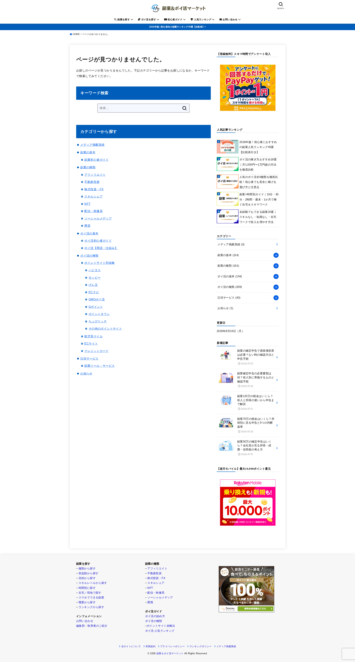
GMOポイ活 (97, 299)
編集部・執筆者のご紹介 (91, 625)
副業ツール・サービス (99, 365)
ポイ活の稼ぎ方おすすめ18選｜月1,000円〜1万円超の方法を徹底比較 (258, 164)
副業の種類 (87, 167)
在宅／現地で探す (90, 592)
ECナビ (94, 292)
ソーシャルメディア (98, 218)
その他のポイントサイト (105, 328)
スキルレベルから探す (93, 582)
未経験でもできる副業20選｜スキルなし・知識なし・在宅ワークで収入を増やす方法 (258, 217)
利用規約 (150, 646)
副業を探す (124, 19)
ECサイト (91, 343)
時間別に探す (87, 587)
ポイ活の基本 (89, 233)
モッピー (95, 277)
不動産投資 (91, 181)
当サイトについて (131, 646)
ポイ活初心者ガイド (98, 240)
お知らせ (86, 373)
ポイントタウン (99, 314)
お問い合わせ (230, 19)
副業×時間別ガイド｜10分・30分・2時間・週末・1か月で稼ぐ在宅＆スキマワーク (259, 199)
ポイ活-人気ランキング (160, 630)
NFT (87, 203)
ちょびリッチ (98, 321)
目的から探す (87, 578)
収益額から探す (89, 573)
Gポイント (96, 306)
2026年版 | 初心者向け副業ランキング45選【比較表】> (177, 26)
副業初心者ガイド (96, 159)
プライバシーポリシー (172, 646)
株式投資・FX (94, 189)
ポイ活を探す (148, 19)
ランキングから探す (91, 607)
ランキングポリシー (201, 646)
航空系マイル (93, 336)
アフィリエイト (95, 174)
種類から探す (87, 568)
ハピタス (95, 270)
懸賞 (87, 225)
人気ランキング (202, 19)
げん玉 (93, 284)
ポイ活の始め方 (155, 616)
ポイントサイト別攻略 (99, 262)
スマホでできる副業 (91, 597)
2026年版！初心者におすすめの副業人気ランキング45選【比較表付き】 (258, 147)
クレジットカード (96, 351)
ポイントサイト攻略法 (161, 625)
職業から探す (87, 602)
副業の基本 (87, 152)
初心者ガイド (175, 19)
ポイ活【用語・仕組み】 (101, 248)
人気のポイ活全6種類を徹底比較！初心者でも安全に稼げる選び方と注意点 (258, 182)
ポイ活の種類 (89, 255)
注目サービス (89, 358)
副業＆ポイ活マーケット (170, 653)
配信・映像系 (93, 211)
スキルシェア (93, 196)
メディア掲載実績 (92, 144)
